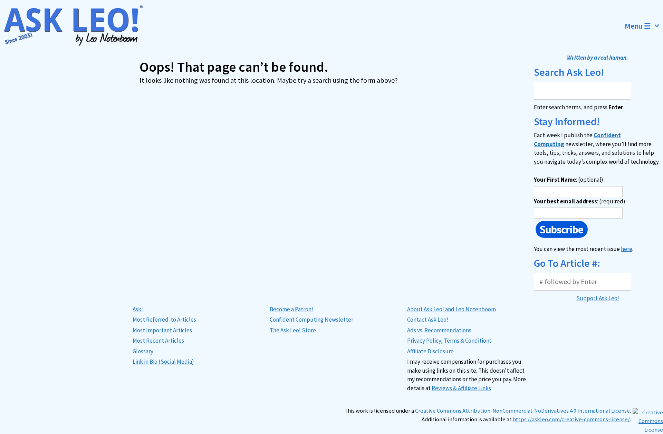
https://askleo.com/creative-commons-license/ (571, 419)
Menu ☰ (638, 26)
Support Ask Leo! (597, 298)
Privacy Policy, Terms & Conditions (449, 340)
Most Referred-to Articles (164, 319)
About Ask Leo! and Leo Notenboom (451, 309)
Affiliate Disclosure (430, 351)
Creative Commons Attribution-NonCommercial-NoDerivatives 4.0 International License (522, 410)
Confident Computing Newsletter (311, 319)
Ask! (138, 309)
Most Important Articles (162, 330)
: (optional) (568, 179)
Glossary (143, 351)
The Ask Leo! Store (293, 330)
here (626, 249)
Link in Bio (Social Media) (163, 361)
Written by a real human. (597, 57)
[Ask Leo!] (77, 26)
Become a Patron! (291, 309)
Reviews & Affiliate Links (461, 388)
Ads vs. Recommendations (439, 330)
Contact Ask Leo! (427, 319)
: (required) (579, 201)
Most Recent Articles (158, 340)
